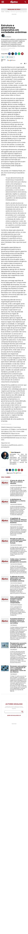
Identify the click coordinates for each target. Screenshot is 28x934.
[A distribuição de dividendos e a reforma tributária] (5, 504)
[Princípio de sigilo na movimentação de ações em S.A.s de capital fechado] (5, 543)
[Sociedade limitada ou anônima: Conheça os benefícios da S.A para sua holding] (5, 623)
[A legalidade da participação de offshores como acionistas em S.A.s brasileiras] (5, 523)
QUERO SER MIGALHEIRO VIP (14, 715)
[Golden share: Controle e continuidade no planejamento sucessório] (5, 563)
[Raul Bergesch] (5, 458)
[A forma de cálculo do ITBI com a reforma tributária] (5, 485)
